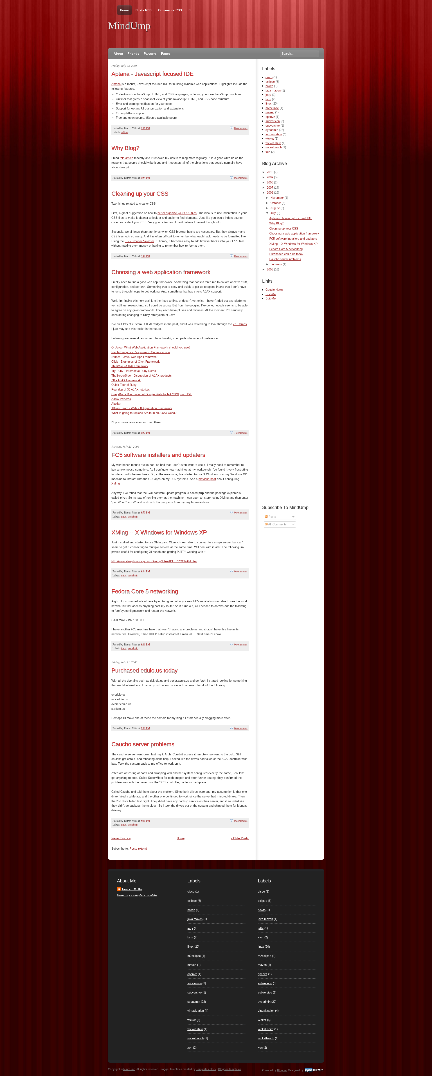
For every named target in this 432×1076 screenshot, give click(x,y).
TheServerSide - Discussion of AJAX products (141, 375)
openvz (270, 116)
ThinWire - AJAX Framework (129, 366)
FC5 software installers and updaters (158, 454)
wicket (270, 138)
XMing (115, 483)
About (118, 53)
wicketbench (274, 147)
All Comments (277, 524)
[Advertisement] (314, 307)
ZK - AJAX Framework (126, 380)
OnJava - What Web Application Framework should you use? (150, 347)
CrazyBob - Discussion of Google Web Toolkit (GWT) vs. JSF (151, 394)
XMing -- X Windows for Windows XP (159, 532)
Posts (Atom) (138, 848)
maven (270, 112)
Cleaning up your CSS (139, 193)
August (275, 208)
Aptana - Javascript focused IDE (152, 73)
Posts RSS (143, 10)
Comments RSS (170, 10)
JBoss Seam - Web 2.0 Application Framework (141, 408)
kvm (268, 99)
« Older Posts (240, 838)
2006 (270, 192)
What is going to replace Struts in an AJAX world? (143, 413)
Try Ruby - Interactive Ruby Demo (133, 371)
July (273, 213)
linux (123, 516)
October (276, 203)
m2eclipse (272, 108)
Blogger (282, 1070)
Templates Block (206, 1069)
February (276, 264)
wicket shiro (273, 143)
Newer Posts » (120, 838)
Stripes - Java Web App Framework (134, 357)
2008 (270, 182)
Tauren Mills (132, 889)
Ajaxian (116, 403)
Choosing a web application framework (160, 272)
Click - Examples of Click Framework (135, 361)
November (277, 197)
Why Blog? (125, 148)
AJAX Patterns (121, 399)
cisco (269, 77)
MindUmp (129, 25)
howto (269, 86)
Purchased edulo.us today (144, 670)
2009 (270, 177)
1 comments (241, 432)
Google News (274, 289)
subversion (273, 121)
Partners (150, 53)
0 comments (241, 128)
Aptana (116, 84)
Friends (133, 53)
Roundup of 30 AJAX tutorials (130, 389)
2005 (270, 269)
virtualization (274, 134)
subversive (273, 125)
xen (268, 152)
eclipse (124, 132)
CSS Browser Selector (139, 241)
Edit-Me (271, 294)
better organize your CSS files (177, 213)
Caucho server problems (142, 744)
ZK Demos (240, 324)
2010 (270, 172)
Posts (272, 516)
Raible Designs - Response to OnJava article (140, 352)
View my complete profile (137, 895)
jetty (268, 94)
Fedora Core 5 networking (144, 591)
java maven (273, 90)
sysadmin (133, 516)
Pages (166, 53)
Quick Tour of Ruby (124, 384)
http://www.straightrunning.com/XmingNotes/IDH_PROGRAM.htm (154, 561)
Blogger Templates (229, 1069)
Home (124, 10)
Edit (192, 10)
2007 (270, 187)
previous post (207, 479)
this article (126, 158)
